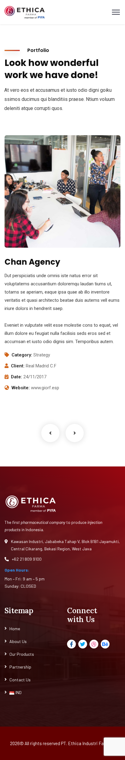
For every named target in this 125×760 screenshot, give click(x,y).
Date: (16, 377)
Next (75, 433)
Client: (18, 366)
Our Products (21, 654)
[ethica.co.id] (25, 12)
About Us (18, 641)
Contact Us (20, 679)
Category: (22, 355)
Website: (21, 387)
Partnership (20, 666)
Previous (50, 433)
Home (14, 628)
